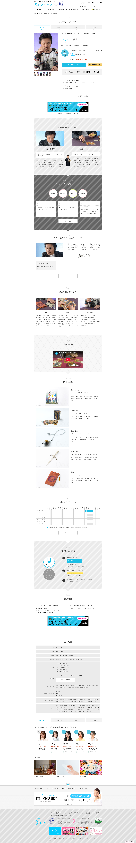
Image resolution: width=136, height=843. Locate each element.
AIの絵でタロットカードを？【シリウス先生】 (47, 610)
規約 (74, 838)
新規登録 (69, 557)
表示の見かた (99, 50)
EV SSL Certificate (98, 824)
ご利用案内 (67, 804)
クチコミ (94, 27)
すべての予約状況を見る (82, 96)
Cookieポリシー (87, 838)
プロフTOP (42, 27)
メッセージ (77, 27)
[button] (95, 64)
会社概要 (60, 838)
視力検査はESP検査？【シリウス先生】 (46, 608)
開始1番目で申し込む (73, 64)
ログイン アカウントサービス (93, 6)
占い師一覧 (45, 13)
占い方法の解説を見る (65, 679)
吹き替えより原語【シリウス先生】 (45, 612)
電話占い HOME (37, 13)
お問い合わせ (96, 838)
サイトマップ (68, 838)
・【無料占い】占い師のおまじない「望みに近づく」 (82, 608)
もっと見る (68, 221)
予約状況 (59, 27)
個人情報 (79, 838)
